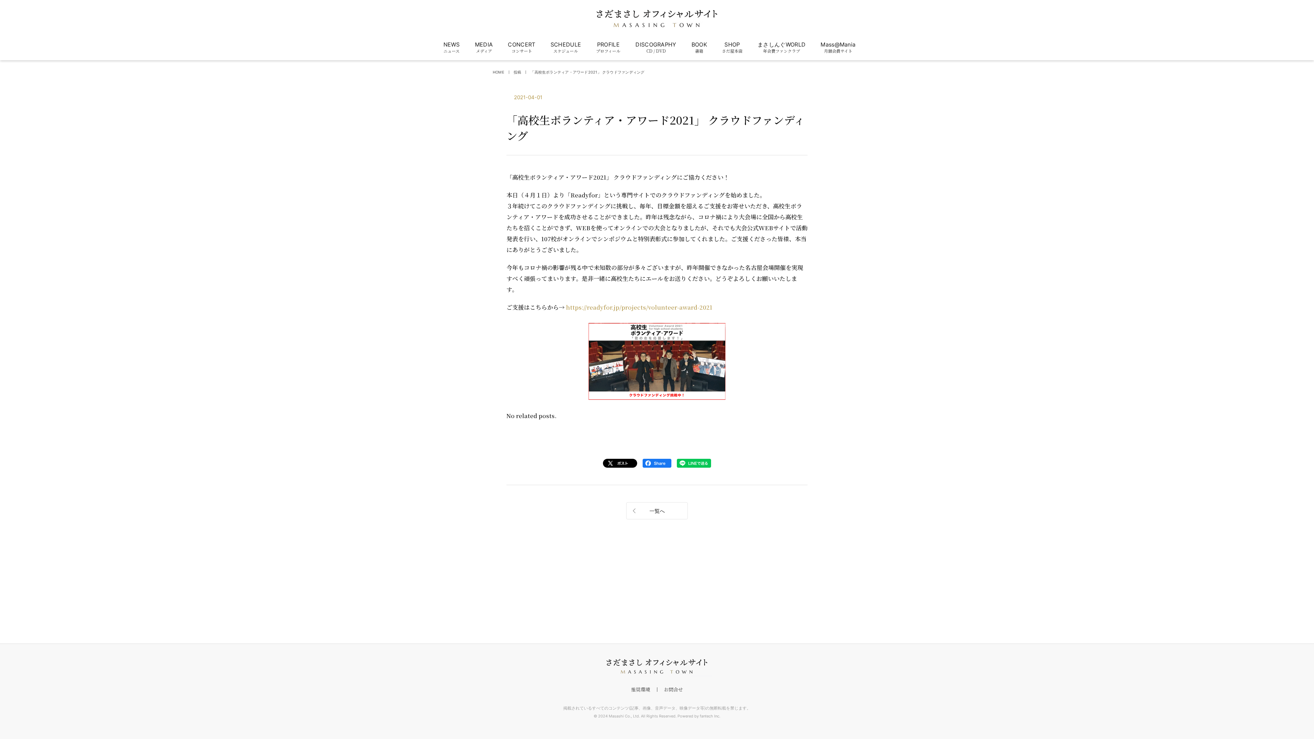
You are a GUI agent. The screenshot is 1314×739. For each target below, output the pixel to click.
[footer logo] (657, 666)
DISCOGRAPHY (656, 47)
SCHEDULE (566, 47)
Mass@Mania (838, 47)
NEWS (451, 47)
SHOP (732, 47)
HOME (498, 72)
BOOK (699, 47)
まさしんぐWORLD (782, 47)
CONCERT (521, 47)
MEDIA (484, 47)
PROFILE (608, 47)
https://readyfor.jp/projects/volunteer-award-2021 (639, 307)
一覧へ (657, 511)
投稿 (517, 72)
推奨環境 (640, 689)
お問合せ (673, 689)
